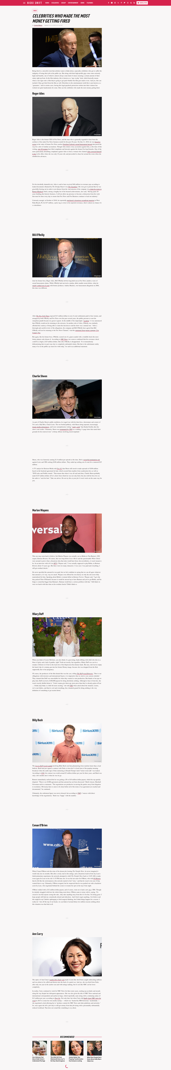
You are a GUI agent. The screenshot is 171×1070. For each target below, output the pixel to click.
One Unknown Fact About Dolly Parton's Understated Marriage (38, 1059)
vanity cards (76, 427)
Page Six (57, 998)
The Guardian (72, 187)
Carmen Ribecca (38, 25)
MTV (55, 563)
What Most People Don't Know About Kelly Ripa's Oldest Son (94, 1059)
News (47, 3)
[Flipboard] (124, 3)
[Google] (131, 3)
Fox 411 (59, 468)
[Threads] (128, 3)
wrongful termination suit (91, 460)
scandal (43, 766)
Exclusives (55, 3)
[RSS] (134, 3)
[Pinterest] (121, 3)
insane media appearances (40, 427)
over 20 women (43, 149)
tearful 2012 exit (57, 980)
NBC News (64, 339)
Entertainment (73, 3)
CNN (42, 773)
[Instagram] (115, 3)
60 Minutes (97, 878)
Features (90, 3)
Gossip (63, 3)
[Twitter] (118, 3)
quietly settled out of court (40, 285)
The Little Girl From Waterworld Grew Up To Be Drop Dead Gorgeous (58, 1059)
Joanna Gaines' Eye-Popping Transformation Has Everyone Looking (76, 1059)
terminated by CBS (66, 429)
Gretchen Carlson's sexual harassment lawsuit (77, 144)
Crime (82, 3)
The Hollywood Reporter (85, 673)
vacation (86, 321)
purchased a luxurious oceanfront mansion (80, 200)
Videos (35, 10)
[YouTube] (112, 3)
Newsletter (143, 3)
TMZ (71, 685)
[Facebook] (108, 3)
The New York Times (42, 316)
